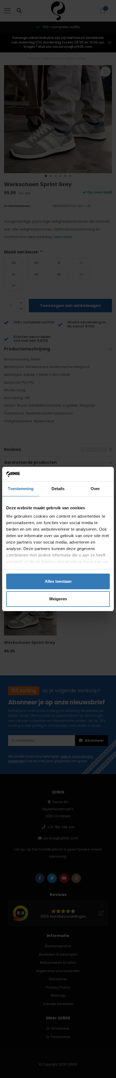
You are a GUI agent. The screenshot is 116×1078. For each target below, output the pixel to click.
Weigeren (58, 599)
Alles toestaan (58, 581)
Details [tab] (58, 488)
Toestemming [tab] (20, 488)
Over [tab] (95, 488)
